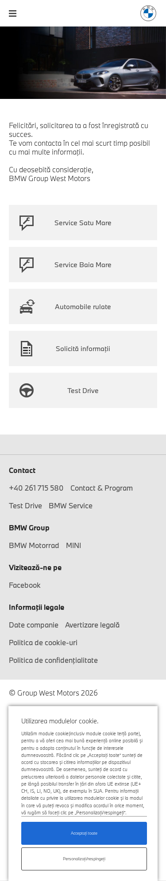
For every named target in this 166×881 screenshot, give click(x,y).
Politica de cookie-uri (43, 642)
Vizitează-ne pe (35, 567)
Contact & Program (101, 487)
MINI (73, 545)
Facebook (25, 585)
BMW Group (29, 527)
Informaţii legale (36, 607)
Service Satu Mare (83, 222)
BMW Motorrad (34, 545)
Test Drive (83, 390)
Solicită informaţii (83, 348)
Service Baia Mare (83, 264)
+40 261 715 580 (36, 487)
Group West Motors (148, 13)
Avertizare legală (92, 624)
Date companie (33, 624)
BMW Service (71, 505)
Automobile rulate (83, 306)
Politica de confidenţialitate (53, 660)
